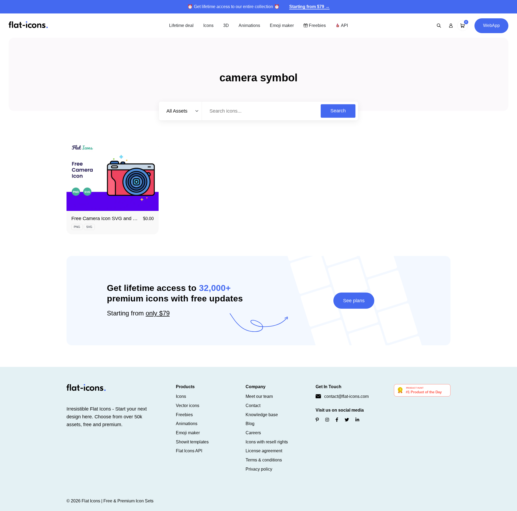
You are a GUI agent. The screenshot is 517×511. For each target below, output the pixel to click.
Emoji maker (282, 25)
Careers (253, 432)
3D (226, 25)
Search (338, 110)
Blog (250, 423)
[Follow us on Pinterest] (317, 420)
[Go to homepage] (28, 25)
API (344, 25)
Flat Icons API (189, 451)
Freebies (317, 25)
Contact (253, 405)
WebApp (491, 25)
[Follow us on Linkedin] (357, 420)
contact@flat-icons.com (346, 396)
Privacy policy (259, 469)
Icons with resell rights (267, 442)
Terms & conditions (264, 460)
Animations (249, 25)
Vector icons (187, 405)
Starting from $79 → (309, 6)
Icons (208, 25)
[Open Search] (439, 25)
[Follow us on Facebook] (337, 420)
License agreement (264, 451)
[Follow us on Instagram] (327, 420)
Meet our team (259, 396)
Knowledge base (262, 414)
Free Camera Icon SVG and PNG (107, 218)
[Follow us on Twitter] (347, 420)
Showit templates (192, 442)
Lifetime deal (181, 25)
